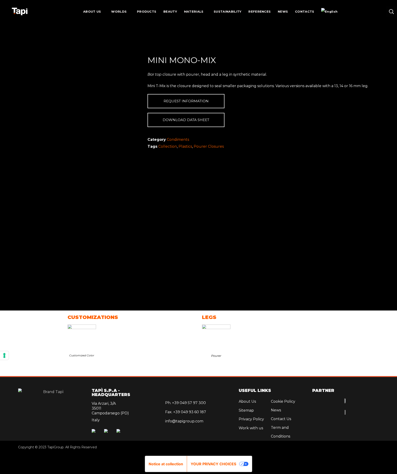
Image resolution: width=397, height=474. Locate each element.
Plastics (185, 146)
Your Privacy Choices (213, 464)
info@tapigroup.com (184, 421)
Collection (167, 146)
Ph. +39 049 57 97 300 (185, 403)
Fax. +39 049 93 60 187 (185, 412)
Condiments (178, 139)
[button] (391, 11)
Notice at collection (166, 464)
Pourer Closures (209, 146)
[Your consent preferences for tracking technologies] (4, 355)
